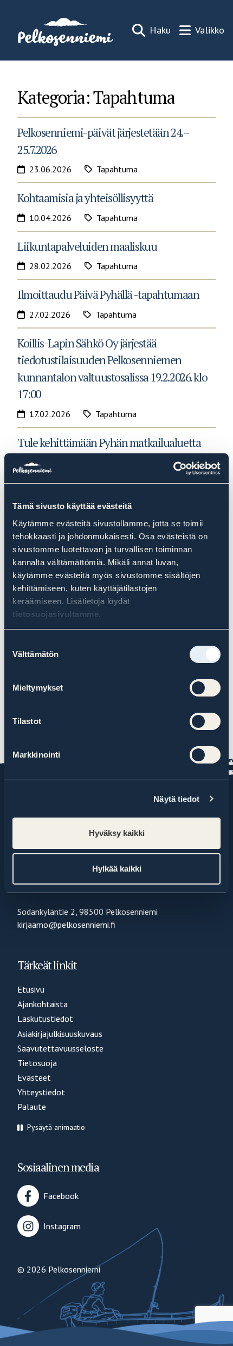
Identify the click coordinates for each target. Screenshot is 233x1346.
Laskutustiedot (45, 1018)
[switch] (205, 688)
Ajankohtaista (42, 1004)
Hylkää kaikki (116, 868)
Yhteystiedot (41, 1092)
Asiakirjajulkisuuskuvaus (59, 1033)
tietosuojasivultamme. (56, 614)
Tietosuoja (37, 1062)
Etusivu (30, 989)
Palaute (31, 1106)
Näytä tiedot (176, 798)
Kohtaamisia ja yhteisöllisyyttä (85, 197)
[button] (51, 1127)
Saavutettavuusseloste (60, 1048)
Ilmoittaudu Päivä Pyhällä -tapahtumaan (108, 294)
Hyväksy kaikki (117, 833)
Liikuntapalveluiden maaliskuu (87, 246)
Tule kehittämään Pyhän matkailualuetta (108, 442)
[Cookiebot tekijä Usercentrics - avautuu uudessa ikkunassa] (173, 468)
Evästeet (34, 1077)
